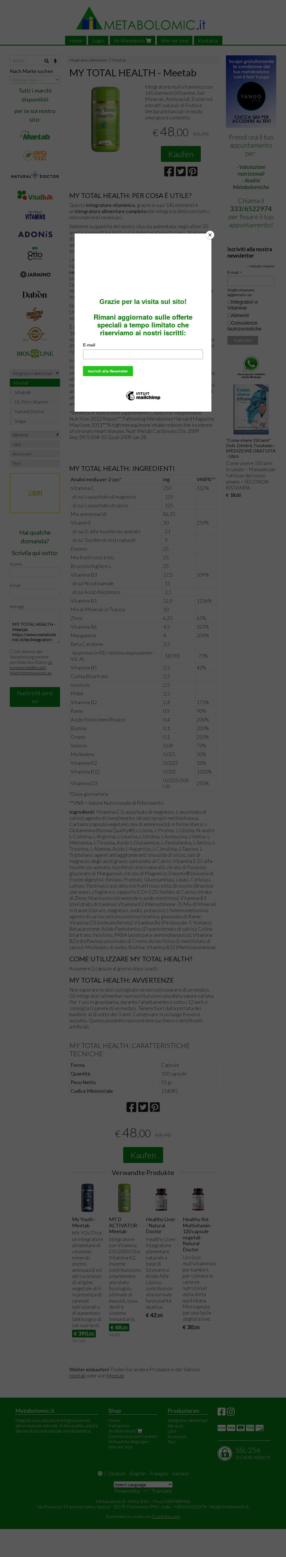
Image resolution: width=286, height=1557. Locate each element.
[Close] (210, 235)
